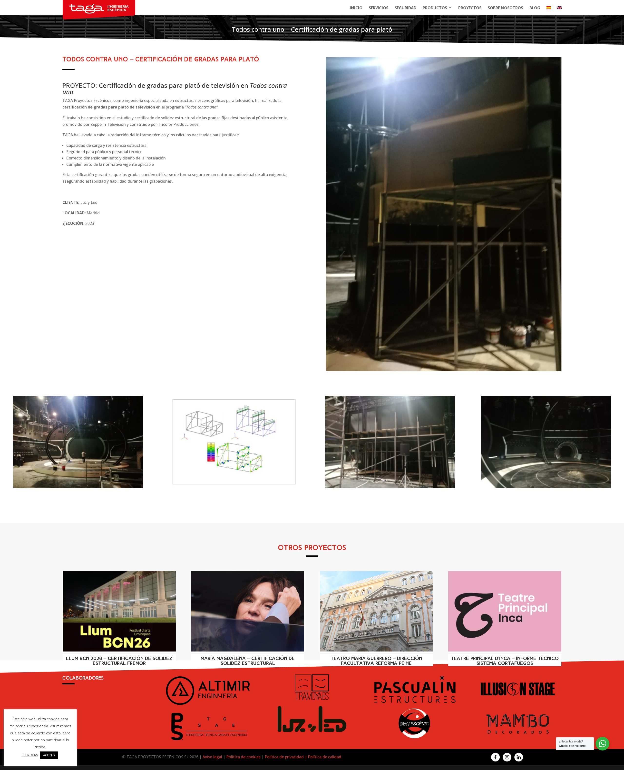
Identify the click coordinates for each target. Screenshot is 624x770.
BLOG (534, 7)
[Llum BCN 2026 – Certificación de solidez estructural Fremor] (119, 611)
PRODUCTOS (435, 7)
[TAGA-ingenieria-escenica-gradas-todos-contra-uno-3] (443, 371)
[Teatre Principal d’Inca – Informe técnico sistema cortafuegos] (504, 611)
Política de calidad (324, 757)
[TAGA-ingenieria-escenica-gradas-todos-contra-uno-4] (78, 488)
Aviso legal (212, 757)
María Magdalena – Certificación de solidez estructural (248, 661)
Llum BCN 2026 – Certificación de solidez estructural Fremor (119, 661)
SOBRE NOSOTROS (505, 7)
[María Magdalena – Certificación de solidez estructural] (247, 611)
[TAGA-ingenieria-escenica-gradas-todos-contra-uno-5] (234, 488)
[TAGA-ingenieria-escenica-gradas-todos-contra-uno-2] (390, 488)
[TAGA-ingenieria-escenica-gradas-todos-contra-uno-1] (546, 488)
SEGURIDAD (405, 7)
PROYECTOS (469, 7)
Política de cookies (243, 757)
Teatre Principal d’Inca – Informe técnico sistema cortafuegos (505, 661)
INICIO (356, 7)
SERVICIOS (378, 7)
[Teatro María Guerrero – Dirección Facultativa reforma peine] (376, 611)
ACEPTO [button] (49, 755)
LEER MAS (29, 754)
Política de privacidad (285, 757)
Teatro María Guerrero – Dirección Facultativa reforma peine (376, 661)
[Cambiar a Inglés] (559, 9)
